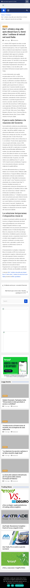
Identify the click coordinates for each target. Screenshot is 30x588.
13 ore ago (7, 455)
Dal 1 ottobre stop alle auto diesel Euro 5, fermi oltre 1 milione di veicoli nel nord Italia (14, 274)
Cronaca (5, 26)
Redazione (15, 40)
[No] (28, 582)
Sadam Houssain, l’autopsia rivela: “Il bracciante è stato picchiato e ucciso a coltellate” (14, 402)
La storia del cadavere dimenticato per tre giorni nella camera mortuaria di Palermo (14, 477)
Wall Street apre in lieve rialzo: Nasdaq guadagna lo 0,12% (15, 292)
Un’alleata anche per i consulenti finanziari (15, 285)
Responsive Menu (27, 1)
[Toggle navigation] (8, 10)
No (12, 585)
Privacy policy (19, 585)
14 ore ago (7, 481)
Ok (8, 585)
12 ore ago (7, 406)
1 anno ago (7, 40)
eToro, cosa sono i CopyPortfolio (13, 568)
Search (26, 301)
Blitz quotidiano (16, 276)
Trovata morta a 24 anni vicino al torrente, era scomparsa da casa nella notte (13, 427)
